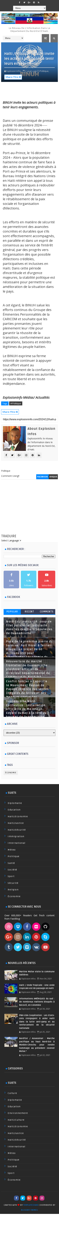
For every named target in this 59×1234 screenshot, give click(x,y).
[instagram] (41, 1198)
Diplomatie (15, 803)
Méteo (12, 849)
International (16, 843)
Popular (12, 611)
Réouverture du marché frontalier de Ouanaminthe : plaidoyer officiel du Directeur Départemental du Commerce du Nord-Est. (28, 669)
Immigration (16, 836)
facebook (42, 476)
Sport (11, 876)
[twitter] (24, 2)
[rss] (38, 2)
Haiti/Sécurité (17, 829)
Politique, (44, 71)
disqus (53, 476)
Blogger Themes (29, 1210)
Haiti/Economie (18, 816)
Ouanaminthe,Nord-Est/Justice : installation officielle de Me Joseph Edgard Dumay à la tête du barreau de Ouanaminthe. (26, 709)
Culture (12, 1093)
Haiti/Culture (16, 1119)
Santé (11, 863)
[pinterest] (34, 2)
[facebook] (19, 2)
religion (13, 889)
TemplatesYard (30, 1205)
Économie (10, 772)
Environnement (18, 1113)
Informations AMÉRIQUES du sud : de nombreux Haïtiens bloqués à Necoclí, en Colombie (37, 1001)
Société (12, 869)
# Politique (15, 403)
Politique (14, 856)
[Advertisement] (29, 510)
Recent (29, 611)
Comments (47, 611)
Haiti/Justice (16, 823)
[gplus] (29, 2)
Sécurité (13, 883)
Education (14, 809)
